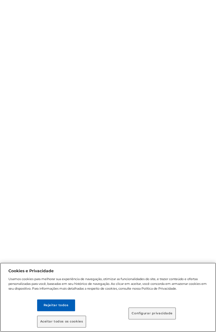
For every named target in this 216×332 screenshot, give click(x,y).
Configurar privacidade (152, 313)
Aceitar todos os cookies (61, 321)
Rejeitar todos (56, 305)
